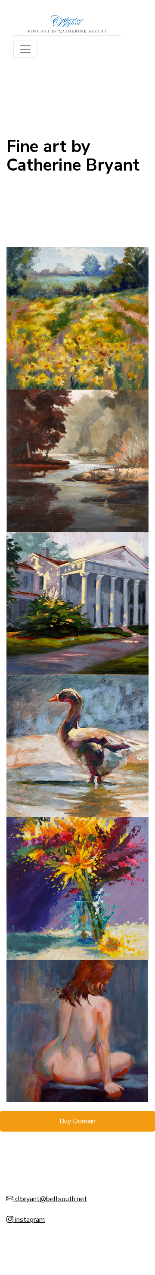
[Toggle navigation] (25, 49)
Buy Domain (77, 1121)
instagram (29, 1219)
